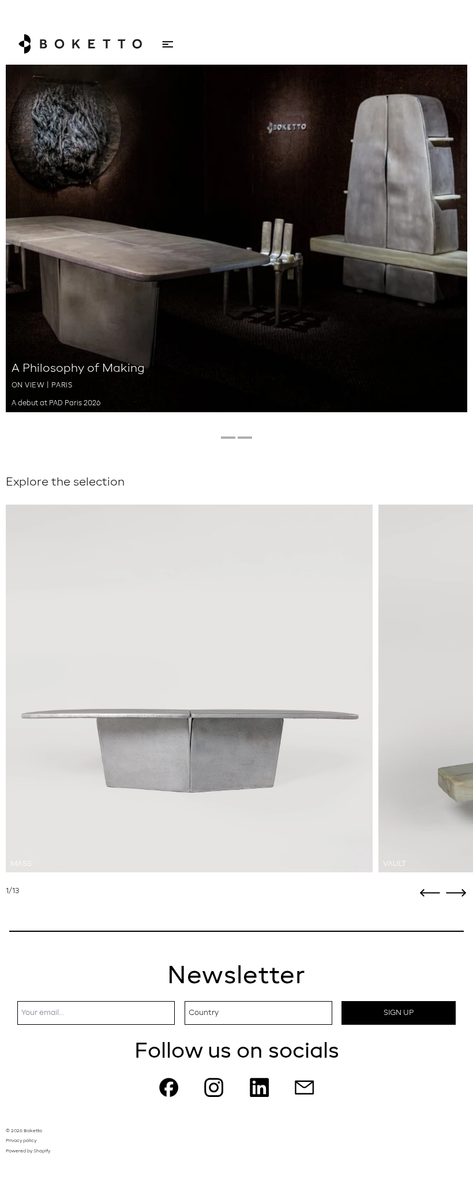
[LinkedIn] (259, 1087)
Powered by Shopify (28, 1151)
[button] (430, 893)
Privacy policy (21, 1141)
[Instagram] (213, 1087)
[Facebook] (168, 1087)
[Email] (304, 1087)
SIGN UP (399, 1013)
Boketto (33, 1131)
